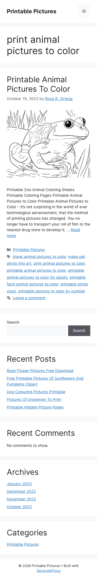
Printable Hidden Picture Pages (35, 407)
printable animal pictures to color (36, 270)
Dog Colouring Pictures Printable (36, 392)
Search (13, 322)
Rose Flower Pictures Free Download (40, 370)
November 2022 (21, 499)
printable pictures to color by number (51, 291)
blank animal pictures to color (39, 256)
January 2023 (19, 484)
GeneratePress (49, 571)
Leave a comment (29, 298)
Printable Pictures (31, 11)
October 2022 (19, 507)
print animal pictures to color (59, 263)
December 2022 (21, 491)
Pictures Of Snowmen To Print (34, 399)
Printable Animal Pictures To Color (38, 84)
